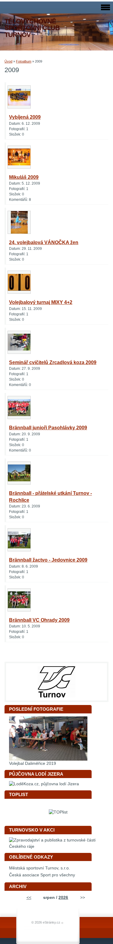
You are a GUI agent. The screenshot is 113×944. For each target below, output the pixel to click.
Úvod (8, 61)
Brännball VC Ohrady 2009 (39, 620)
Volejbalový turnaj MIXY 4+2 (40, 302)
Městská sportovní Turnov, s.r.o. (39, 868)
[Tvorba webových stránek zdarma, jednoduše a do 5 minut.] (62, 922)
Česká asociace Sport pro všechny (42, 875)
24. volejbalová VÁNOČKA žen (43, 242)
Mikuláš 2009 (24, 177)
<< (29, 897)
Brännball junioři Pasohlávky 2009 (48, 427)
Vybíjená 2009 (25, 117)
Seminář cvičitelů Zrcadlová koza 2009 (52, 362)
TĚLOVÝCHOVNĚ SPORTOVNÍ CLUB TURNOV (32, 27)
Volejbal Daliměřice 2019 (32, 763)
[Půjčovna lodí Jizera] (44, 784)
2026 (63, 897)
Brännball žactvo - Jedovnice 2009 (48, 559)
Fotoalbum (23, 61)
